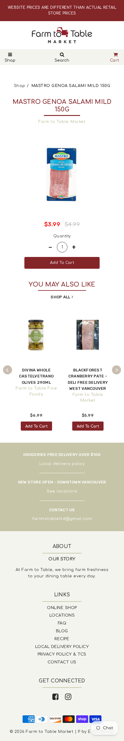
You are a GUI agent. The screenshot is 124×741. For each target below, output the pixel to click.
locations (67, 491)
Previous (7, 369)
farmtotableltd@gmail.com (62, 519)
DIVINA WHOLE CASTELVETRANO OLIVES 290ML (36, 376)
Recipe (61, 639)
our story (62, 559)
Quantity (62, 236)
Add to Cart (36, 426)
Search (61, 60)
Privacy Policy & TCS (62, 654)
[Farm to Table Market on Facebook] (55, 697)
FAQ (62, 623)
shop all (60, 297)
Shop (10, 60)
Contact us (62, 662)
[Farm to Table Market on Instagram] (68, 697)
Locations (62, 615)
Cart (114, 60)
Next (116, 369)
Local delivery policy (62, 464)
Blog (62, 631)
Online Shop (62, 608)
